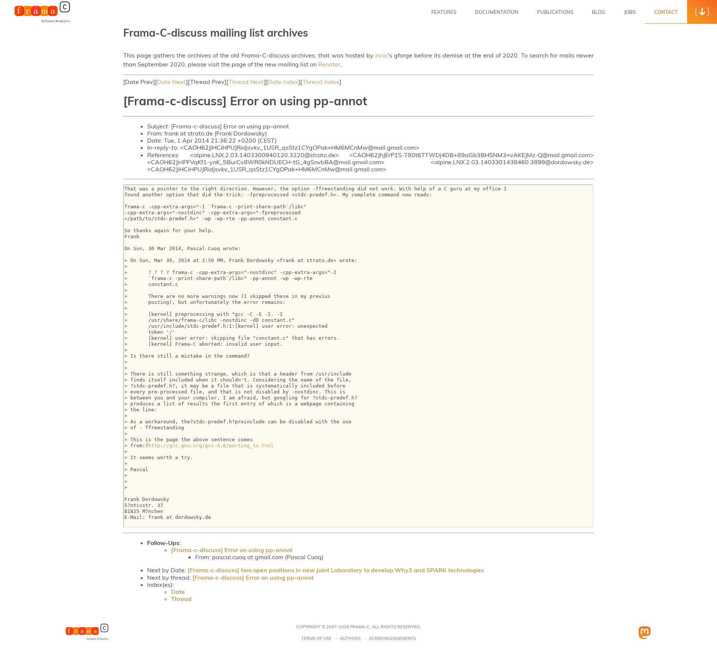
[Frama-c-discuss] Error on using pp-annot (231, 550)
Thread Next (246, 81)
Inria (381, 55)
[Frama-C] (42, 22)
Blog (598, 12)
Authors (350, 638)
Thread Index (320, 81)
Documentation (496, 12)
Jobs (630, 12)
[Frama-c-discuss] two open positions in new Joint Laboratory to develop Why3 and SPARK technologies (335, 570)
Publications (555, 12)
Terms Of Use (316, 638)
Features (443, 12)
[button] (702, 12)
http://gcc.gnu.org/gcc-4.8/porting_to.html (211, 445)
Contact (666, 12)
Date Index (283, 81)
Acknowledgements (392, 638)
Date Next (171, 81)
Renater (329, 64)
